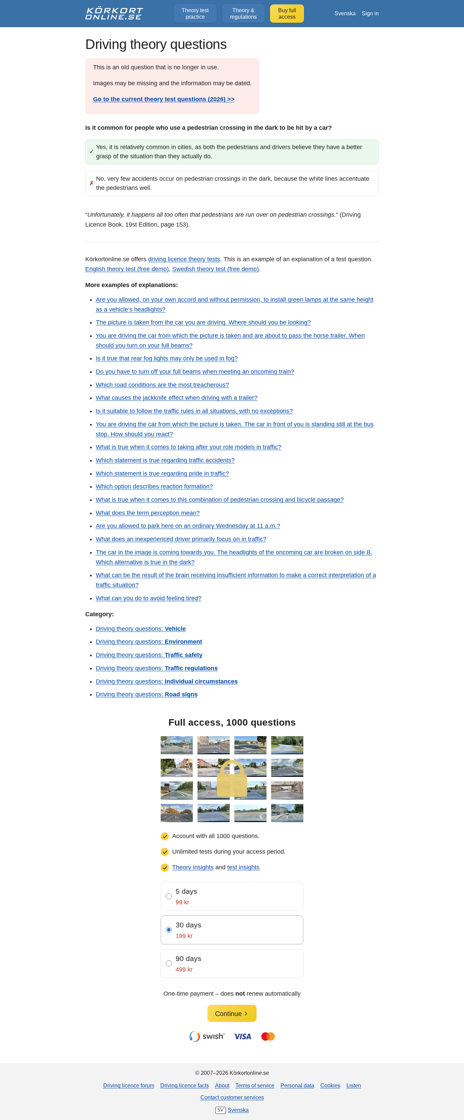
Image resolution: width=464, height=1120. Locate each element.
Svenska (345, 13)
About (222, 1085)
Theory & (243, 13)
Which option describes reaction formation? (154, 486)
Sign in (370, 13)
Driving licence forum (128, 1085)
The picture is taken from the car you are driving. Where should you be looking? (203, 322)
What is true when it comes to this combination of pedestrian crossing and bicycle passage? (220, 499)
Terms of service (254, 1085)
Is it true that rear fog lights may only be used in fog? (167, 358)
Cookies (330, 1085)
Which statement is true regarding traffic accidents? (165, 460)
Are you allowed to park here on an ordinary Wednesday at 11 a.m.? (188, 525)
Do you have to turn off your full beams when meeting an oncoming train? (195, 371)
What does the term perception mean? (148, 513)
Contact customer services (232, 1097)
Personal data (297, 1085)
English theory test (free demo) (127, 269)
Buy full (287, 13)
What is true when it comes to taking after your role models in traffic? (188, 447)
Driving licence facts (184, 1085)
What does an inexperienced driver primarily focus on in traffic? (181, 539)
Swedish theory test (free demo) (215, 269)
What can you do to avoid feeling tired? (148, 598)
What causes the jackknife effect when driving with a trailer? (176, 397)
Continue (228, 1013)
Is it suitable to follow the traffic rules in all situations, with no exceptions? (194, 411)
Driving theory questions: (141, 628)
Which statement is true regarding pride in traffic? (162, 473)
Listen (353, 1085)
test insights (243, 867)
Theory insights (193, 867)
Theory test (195, 13)
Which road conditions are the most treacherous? (162, 384)
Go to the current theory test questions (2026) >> (164, 99)
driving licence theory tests (184, 259)
